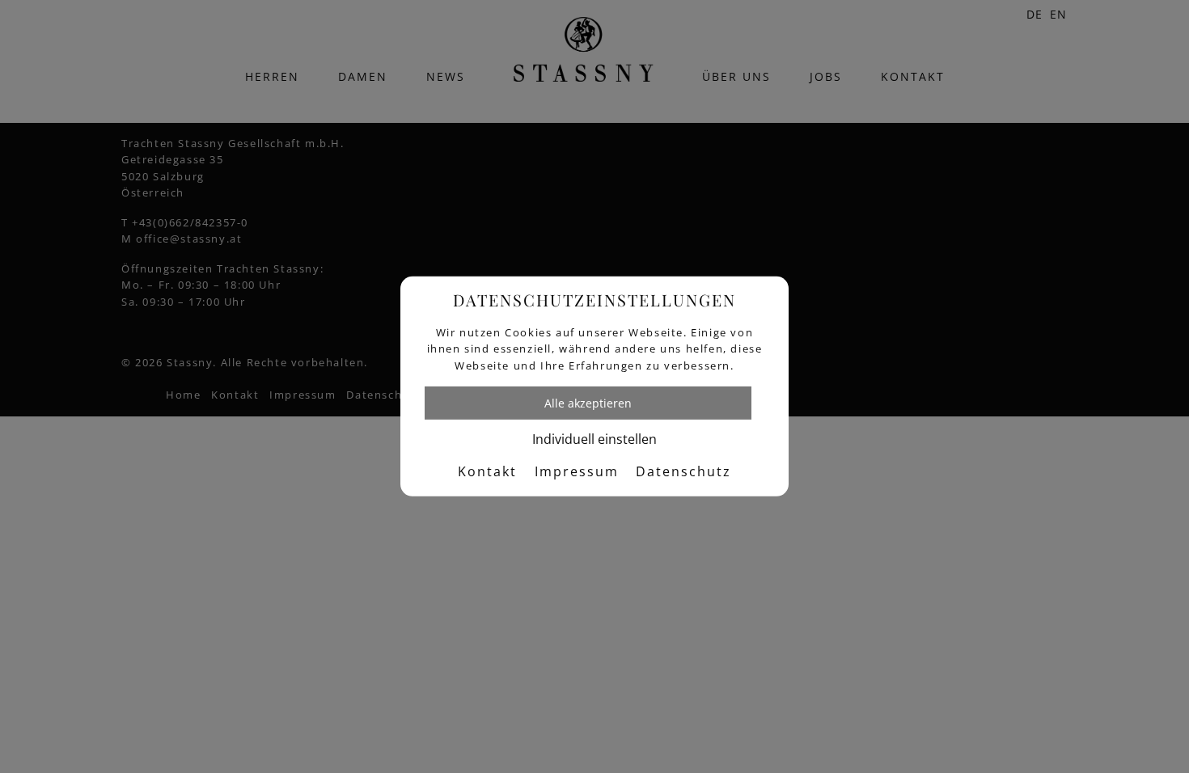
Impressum (577, 471)
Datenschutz (683, 471)
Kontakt (487, 471)
